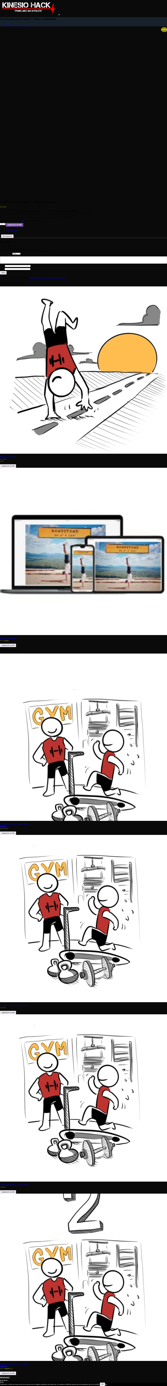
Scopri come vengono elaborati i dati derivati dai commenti (48, 278)
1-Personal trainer (12, 230)
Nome (2, 266)
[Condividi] (4, 1380)
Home (6, 23)
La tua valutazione (6, 253)
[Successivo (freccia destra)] (2, 1382)
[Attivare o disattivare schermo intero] (2, 1380)
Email (2, 269)
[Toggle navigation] (59, 14)
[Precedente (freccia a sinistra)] (1, 1382)
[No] (106, 1384)
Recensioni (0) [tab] (7, 236)
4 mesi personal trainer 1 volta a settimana (16, 25)
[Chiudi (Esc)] (6, 1380)
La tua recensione (6, 255)
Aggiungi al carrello (14, 225)
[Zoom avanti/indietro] (1, 1380)
